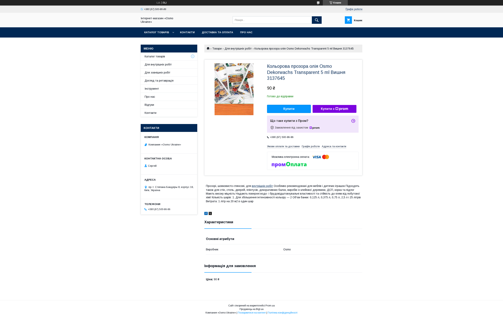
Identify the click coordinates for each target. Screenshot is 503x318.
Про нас (246, 32)
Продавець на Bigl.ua (251, 309)
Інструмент (152, 88)
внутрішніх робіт (262, 185)
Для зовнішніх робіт (157, 72)
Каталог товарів (156, 32)
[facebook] (206, 214)
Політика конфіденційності (282, 312)
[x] (210, 214)
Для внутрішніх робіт (238, 48)
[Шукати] (317, 20)
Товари (217, 48)
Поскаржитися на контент (252, 312)
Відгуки (149, 104)
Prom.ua (270, 305)
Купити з (327, 108)
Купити (289, 108)
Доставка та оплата (217, 32)
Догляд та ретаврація (159, 80)
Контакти (187, 32)
